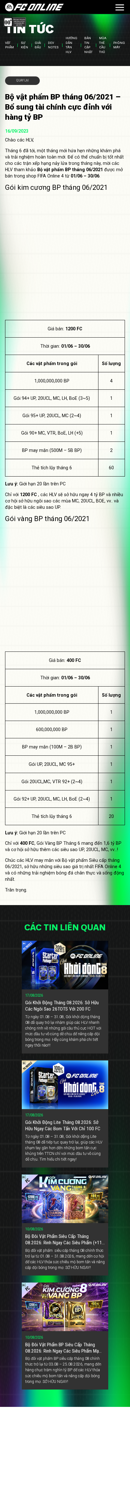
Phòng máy (119, 45)
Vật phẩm (9, 45)
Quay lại (22, 80)
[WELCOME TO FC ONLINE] (34, 7)
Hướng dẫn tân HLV (71, 45)
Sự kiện (24, 45)
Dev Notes (53, 45)
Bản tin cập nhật (88, 45)
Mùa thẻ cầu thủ (102, 45)
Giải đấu (38, 45)
